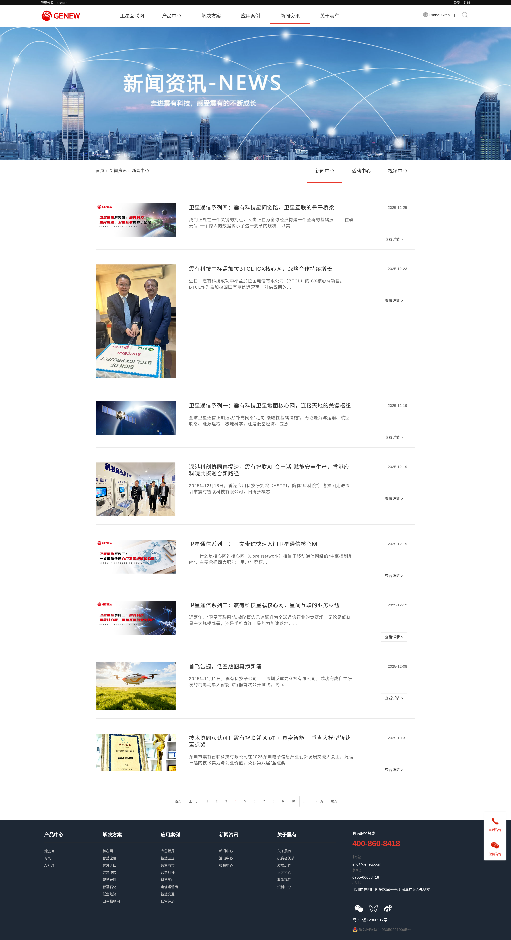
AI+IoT (73, 861)
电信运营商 (190, 883)
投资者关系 (306, 854)
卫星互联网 (132, 16)
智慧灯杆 (190, 868)
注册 (467, 3)
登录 (457, 3)
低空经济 (132, 890)
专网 (73, 854)
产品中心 (171, 16)
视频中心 (397, 171)
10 (293, 801)
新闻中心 (324, 171)
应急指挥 (190, 847)
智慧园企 (190, 854)
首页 (100, 170)
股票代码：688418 (54, 3)
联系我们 (306, 875)
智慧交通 (190, 890)
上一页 (194, 801)
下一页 (318, 801)
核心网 (132, 847)
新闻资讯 (290, 16)
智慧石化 (132, 883)
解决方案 (211, 16)
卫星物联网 (132, 897)
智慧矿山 (132, 861)
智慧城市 (132, 868)
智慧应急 (132, 854)
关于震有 (329, 16)
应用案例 (250, 16)
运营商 (73, 847)
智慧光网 (132, 875)
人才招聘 (306, 868)
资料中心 (306, 883)
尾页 (334, 801)
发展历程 (306, 861)
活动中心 (361, 171)
